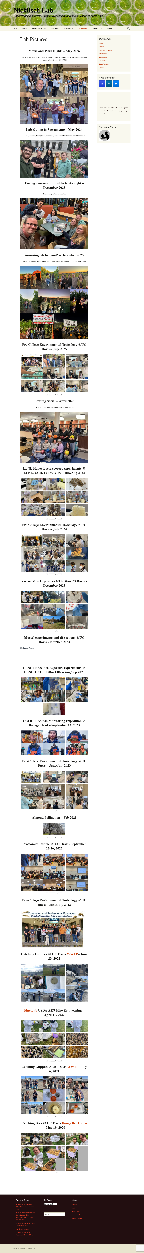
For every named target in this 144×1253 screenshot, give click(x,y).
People (24, 28)
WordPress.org (77, 1218)
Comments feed (77, 1215)
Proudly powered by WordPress (24, 1248)
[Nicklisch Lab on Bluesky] (116, 83)
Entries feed (76, 1211)
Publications (55, 28)
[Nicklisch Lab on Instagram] (102, 83)
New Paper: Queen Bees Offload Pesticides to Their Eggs (25, 1206)
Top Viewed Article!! (22, 1229)
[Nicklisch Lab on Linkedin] (109, 83)
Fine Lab (30, 1010)
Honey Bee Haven (74, 1122)
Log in (73, 1208)
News (16, 28)
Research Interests (39, 28)
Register (74, 1204)
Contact (110, 28)
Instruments (68, 28)
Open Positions (97, 28)
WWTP (72, 953)
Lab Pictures (82, 28)
